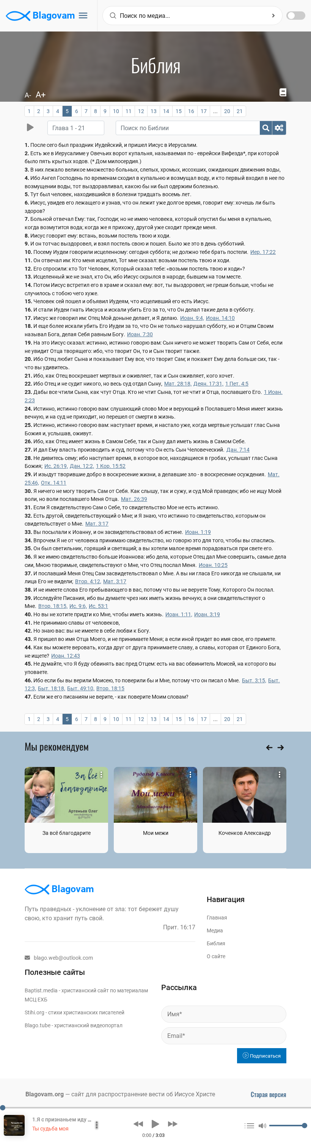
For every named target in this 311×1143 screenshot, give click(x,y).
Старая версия (268, 1094)
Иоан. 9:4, (192, 318)
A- (28, 95)
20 (227, 111)
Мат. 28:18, (178, 384)
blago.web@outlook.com (63, 958)
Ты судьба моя (50, 1129)
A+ (41, 94)
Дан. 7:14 (238, 450)
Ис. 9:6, (78, 606)
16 (191, 111)
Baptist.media (41, 990)
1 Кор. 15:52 (111, 466)
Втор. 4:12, (88, 581)
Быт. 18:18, (51, 688)
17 (204, 111)
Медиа (215, 930)
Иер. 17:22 (263, 252)
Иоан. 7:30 (140, 334)
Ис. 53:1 (98, 606)
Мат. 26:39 (134, 499)
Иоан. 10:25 (213, 565)
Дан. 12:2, (82, 466)
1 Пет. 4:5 (236, 384)
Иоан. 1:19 (198, 532)
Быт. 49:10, (80, 688)
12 (141, 111)
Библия (216, 943)
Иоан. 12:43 (65, 656)
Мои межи (155, 833)
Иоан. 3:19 (207, 614)
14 (166, 111)
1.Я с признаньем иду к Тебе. (68, 1119)
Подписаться (265, 1056)
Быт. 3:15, (254, 680)
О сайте (216, 956)
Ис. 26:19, (56, 466)
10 (116, 111)
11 (129, 111)
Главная (217, 918)
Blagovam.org (44, 1094)
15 (179, 111)
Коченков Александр (244, 833)
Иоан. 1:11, (178, 614)
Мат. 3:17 (96, 524)
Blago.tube (37, 1025)
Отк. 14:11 (53, 483)
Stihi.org (34, 1012)
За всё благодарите (66, 833)
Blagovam (52, 15)
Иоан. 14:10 (220, 318)
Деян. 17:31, (208, 384)
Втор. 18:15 (110, 688)
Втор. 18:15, (53, 606)
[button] (138, 1124)
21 (240, 111)
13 (154, 111)
